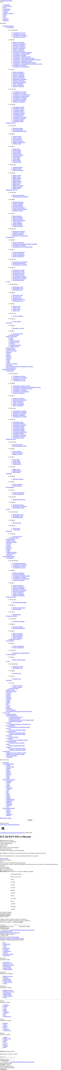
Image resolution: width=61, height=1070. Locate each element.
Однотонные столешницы (20, 97)
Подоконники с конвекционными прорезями (25, 244)
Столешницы (6, 962)
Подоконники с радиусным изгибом (22, 247)
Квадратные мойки (18, 140)
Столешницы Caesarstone (19, 425)
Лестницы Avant (17, 536)
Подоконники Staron (18, 280)
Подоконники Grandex (19, 273)
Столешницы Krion (18, 115)
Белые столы (16, 310)
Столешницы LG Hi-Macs (20, 117)
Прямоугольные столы (19, 299)
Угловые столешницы (19, 45)
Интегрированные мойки (20, 131)
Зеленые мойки (17, 153)
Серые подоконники (18, 253)
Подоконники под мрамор (20, 264)
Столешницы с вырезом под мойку (22, 52)
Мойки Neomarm (17, 187)
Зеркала (8, 355)
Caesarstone (9, 788)
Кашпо (8, 362)
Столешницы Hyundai (19, 113)
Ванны (11, 339)
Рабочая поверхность (12, 715)
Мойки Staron (16, 188)
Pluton (8, 775)
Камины (8, 356)
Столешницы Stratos (18, 433)
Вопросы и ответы (8, 13)
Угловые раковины (18, 205)
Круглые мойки (17, 139)
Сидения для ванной (15, 345)
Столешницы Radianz (18, 427)
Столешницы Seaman (18, 429)
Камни (6, 832)
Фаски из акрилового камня (17, 745)
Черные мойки (17, 160)
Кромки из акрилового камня (17, 750)
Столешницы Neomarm (19, 118)
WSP (7, 806)
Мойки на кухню (7, 963)
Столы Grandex (17, 321)
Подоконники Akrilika (19, 270)
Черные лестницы (17, 685)
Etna (7, 791)
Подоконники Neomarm (19, 278)
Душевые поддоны (15, 340)
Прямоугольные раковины (20, 209)
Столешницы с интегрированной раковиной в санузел (27, 64)
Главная (2, 832)
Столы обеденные (11, 714)
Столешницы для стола (19, 37)
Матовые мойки (17, 168)
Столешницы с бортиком (19, 65)
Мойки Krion (16, 184)
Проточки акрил (14, 737)
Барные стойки (10, 348)
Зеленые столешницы (18, 76)
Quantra (8, 796)
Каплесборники (10, 725)
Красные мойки (17, 156)
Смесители (9, 757)
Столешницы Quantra (18, 426)
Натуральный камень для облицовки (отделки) (19, 711)
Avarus (8, 785)
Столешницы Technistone (19, 435)
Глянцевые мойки (17, 167)
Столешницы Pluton (18, 120)
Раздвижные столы (18, 301)
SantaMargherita (10, 799)
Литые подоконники (18, 242)
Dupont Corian (10, 766)
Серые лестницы (17, 687)
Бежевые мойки (17, 162)
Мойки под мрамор (18, 170)
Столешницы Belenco (18, 423)
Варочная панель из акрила (17, 742)
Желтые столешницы (18, 75)
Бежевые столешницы (19, 77)
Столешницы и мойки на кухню (21, 386)
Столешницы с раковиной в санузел (22, 61)
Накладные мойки (18, 128)
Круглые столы (17, 296)
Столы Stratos (16, 529)
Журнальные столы (18, 287)
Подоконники (7, 966)
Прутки (8, 728)
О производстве (7, 6)
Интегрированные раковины (20, 196)
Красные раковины (18, 635)
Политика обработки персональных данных (12, 938)
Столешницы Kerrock (18, 114)
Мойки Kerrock (17, 182)
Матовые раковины (18, 234)
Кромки (8, 747)
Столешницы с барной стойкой (21, 54)
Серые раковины (17, 221)
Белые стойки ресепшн (19, 659)
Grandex (8, 768)
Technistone (9, 804)
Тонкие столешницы (18, 49)
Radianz (8, 798)
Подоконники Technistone (20, 506)
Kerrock (8, 772)
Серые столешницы (18, 83)
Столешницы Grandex (19, 110)
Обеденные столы (17, 290)
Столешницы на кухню (19, 34)
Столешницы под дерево (19, 91)
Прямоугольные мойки (19, 142)
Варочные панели (11, 741)
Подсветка (9, 365)
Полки (11, 338)
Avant (7, 784)
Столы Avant (16, 528)
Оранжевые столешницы (19, 82)
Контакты (5, 20)
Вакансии (5, 19)
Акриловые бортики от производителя (20, 724)
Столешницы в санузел (19, 32)
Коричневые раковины (19, 220)
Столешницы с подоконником (21, 66)
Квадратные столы (18, 295)
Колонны (8, 352)
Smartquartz (9, 801)
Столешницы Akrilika (18, 107)
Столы (5, 983)
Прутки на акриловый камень (18, 730)
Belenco (8, 786)
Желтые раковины (18, 217)
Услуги (5, 17)
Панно (8, 707)
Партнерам (6, 10)
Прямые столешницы (18, 42)
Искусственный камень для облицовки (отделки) (19, 366)
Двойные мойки (17, 143)
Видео (5, 14)
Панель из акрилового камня (17, 732)
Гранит (8, 809)
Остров (8, 353)
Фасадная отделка (11, 368)
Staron (8, 778)
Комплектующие (14, 335)
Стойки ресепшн (10, 349)
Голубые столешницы (19, 73)
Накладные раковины (18, 195)
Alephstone (9, 781)
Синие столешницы (18, 85)
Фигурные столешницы (19, 46)
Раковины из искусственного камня (16, 752)
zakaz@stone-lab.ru (14, 824)
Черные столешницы (18, 86)
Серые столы (16, 307)
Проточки (9, 735)
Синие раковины (17, 223)
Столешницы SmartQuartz (20, 432)
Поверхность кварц (15, 718)
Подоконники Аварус (19, 507)
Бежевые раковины (18, 226)
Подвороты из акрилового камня (18, 740)
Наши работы (3, 818)
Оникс (8, 812)
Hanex (8, 769)
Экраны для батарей (11, 363)
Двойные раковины (18, 203)
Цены (4, 7)
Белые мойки (16, 149)
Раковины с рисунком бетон (20, 235)
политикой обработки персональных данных (22, 930)
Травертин (9, 814)
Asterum (8, 782)
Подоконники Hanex (18, 274)
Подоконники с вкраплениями (21, 653)
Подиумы (12, 343)
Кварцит (8, 811)
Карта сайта (6, 955)
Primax (8, 776)
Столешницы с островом (19, 55)
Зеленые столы (17, 306)
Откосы (8, 359)
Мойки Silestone (17, 470)
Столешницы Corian (18, 108)
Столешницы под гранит (19, 93)
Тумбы (8, 360)
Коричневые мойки (18, 154)
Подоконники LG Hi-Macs (20, 277)
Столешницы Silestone (19, 430)
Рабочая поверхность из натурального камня (22, 720)
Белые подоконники (18, 256)
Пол (7, 704)
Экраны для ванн (14, 342)
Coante (8, 789)
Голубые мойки (17, 150)
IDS (7, 792)
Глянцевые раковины (18, 233)
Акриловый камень (13, 832)
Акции (9, 818)
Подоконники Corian (18, 271)
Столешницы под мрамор (20, 99)
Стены (8, 705)
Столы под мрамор (18, 316)
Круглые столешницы (19, 51)
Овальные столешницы (19, 44)
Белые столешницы (18, 72)
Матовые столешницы (19, 101)
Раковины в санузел (15, 639)
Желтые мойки (17, 152)
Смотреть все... (7, 1016)
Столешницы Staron (18, 121)
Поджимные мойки (11, 755)
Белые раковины (17, 216)
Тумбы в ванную (14, 346)
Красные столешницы (19, 80)
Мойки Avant (16, 469)
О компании (6, 4)
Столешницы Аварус (18, 437)
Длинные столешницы (19, 48)
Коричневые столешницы (20, 79)
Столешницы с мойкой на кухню (22, 56)
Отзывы (5, 12)
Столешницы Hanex (18, 111)
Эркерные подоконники (19, 245)
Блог (4, 16)
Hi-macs (8, 771)
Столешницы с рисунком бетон (21, 94)
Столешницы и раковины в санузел (22, 388)
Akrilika (8, 765)
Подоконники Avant (18, 505)
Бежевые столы (17, 679)
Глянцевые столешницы (19, 100)
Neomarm (8, 774)
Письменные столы (18, 288)
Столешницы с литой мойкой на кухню (23, 58)
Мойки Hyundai (17, 181)
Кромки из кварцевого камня (17, 748)
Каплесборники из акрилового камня (20, 727)
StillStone (8, 802)
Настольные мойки (18, 129)
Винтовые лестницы (18, 328)
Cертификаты (7, 9)
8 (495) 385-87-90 (5, 824)
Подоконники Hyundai (19, 276)
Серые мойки (16, 157)
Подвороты (9, 738)
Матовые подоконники (19, 263)
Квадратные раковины (19, 207)
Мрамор (8, 815)
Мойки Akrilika (17, 175)
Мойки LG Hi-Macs (18, 185)
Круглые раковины (18, 206)
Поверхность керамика (16, 721)
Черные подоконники (18, 255)
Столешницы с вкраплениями (21, 96)
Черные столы (16, 309)
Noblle (8, 794)
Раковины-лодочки (18, 210)
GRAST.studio (15, 937)
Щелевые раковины (18, 202)
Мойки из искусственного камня (15, 754)
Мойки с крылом (17, 138)
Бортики (8, 722)
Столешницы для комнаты (20, 35)
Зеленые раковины (18, 219)
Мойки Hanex (16, 180)
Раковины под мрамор (19, 231)
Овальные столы (17, 298)
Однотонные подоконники (20, 262)
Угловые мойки (17, 136)
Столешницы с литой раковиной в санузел (24, 62)
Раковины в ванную (8, 991)
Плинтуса (9, 358)
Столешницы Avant (18, 422)
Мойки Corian (16, 177)
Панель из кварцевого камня (17, 734)
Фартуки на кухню (11, 350)
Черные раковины (17, 224)
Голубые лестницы (18, 333)
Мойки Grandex (17, 178)
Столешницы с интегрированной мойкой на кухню (27, 59)
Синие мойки (16, 159)
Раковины (6, 977)
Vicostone (8, 805)
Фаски (8, 744)
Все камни (6, 762)
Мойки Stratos (16, 472)
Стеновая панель (10, 731)
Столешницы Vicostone (19, 436)
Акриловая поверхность (16, 717)
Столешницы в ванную (19, 563)
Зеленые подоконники (19, 252)
